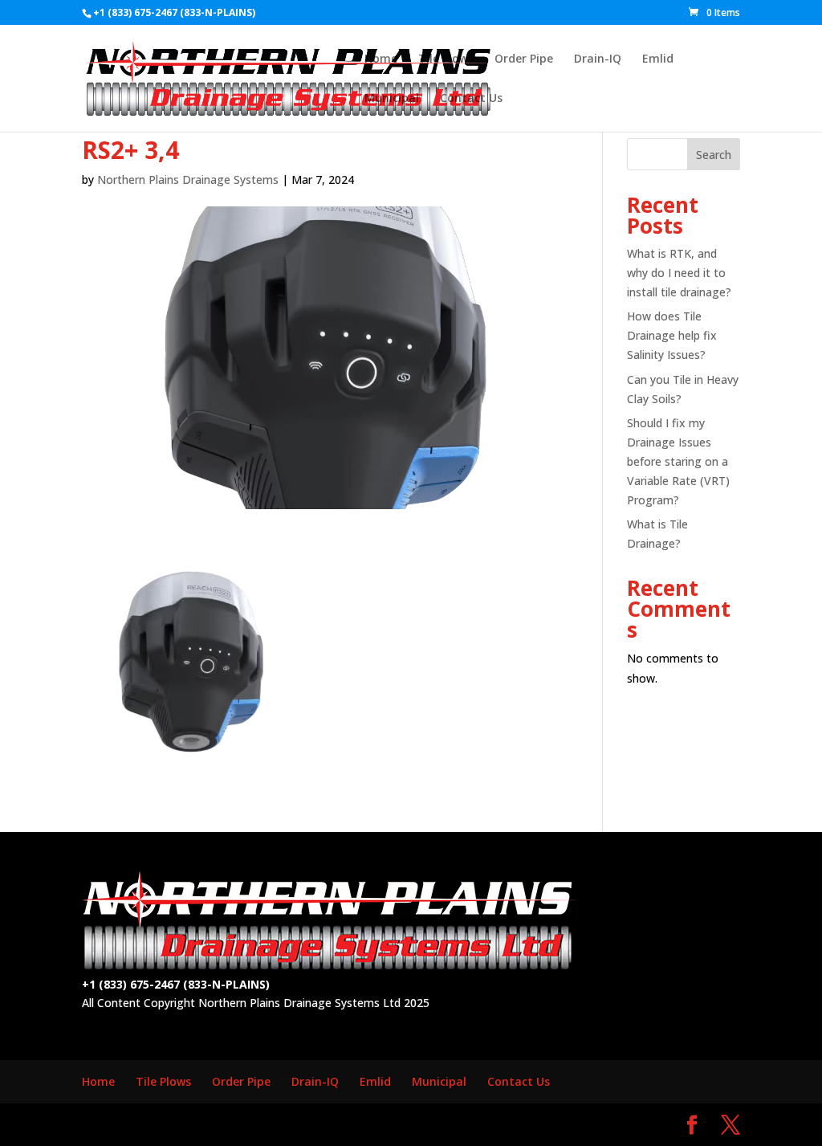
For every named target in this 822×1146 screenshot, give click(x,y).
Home (380, 59)
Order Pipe (523, 59)
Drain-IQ (597, 59)
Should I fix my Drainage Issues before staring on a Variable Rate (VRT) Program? (678, 461)
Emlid (657, 59)
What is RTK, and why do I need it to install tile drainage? (679, 273)
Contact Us (471, 98)
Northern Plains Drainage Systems (188, 179)
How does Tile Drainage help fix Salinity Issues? (672, 335)
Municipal (391, 98)
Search (713, 154)
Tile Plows (446, 59)
